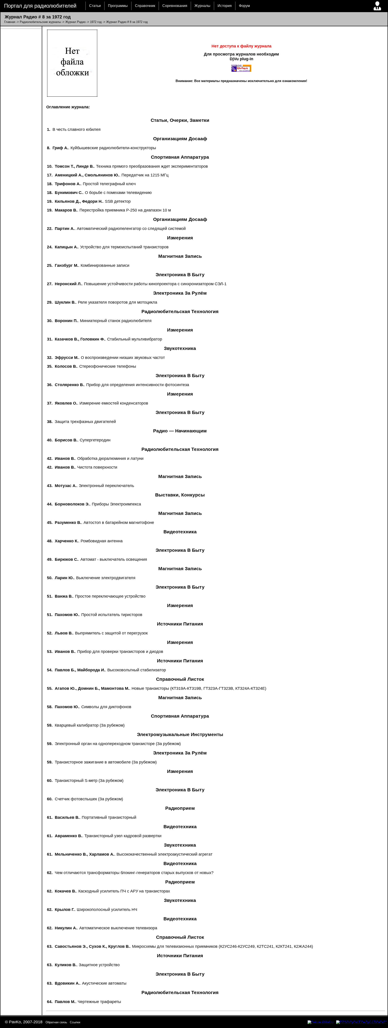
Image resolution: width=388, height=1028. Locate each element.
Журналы (202, 6)
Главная (9, 22)
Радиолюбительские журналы (40, 22)
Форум (244, 6)
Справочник (145, 6)
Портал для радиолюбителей (40, 6)
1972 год (96, 22)
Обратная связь (56, 1022)
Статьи (95, 6)
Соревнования (174, 6)
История (225, 6)
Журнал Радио (75, 22)
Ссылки (75, 1022)
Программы (118, 6)
